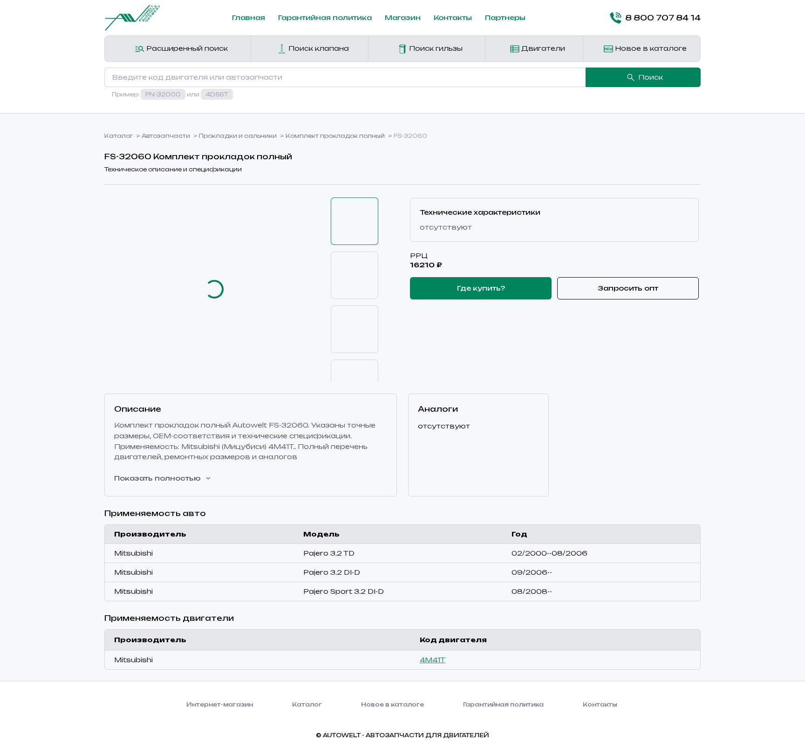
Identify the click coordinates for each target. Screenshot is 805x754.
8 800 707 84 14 (663, 17)
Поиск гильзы (435, 48)
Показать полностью (157, 478)
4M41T (432, 660)
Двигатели (542, 48)
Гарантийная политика (325, 17)
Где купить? (481, 288)
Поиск (650, 77)
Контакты (453, 17)
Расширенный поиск (186, 48)
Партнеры (505, 17)
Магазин (403, 17)
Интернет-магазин (219, 704)
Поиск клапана (318, 48)
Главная (248, 17)
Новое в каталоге (650, 48)
